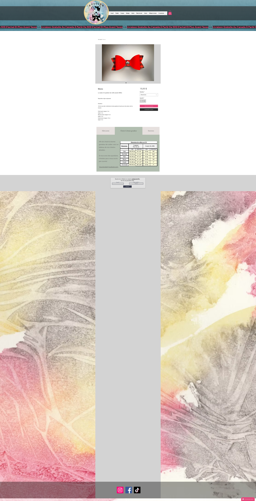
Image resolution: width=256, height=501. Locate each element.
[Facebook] (128, 490)
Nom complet (135, 182)
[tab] (105, 131)
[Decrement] (141, 101)
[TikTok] (137, 490)
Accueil (100, 39)
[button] (170, 12)
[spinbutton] (142, 101)
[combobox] (149, 94)
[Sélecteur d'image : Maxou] (126, 82)
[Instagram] (120, 490)
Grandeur (142, 92)
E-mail (117, 182)
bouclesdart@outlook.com (108, 167)
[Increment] (144, 101)
